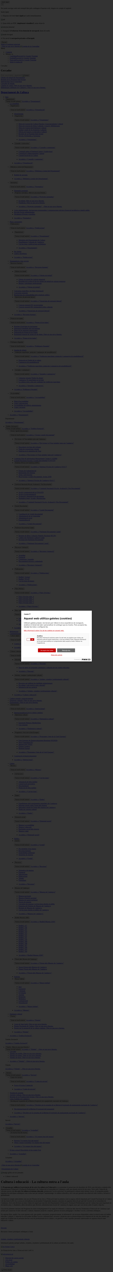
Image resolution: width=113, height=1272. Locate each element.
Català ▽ (27, 614)
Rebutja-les (66, 650)
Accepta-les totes (46, 650)
